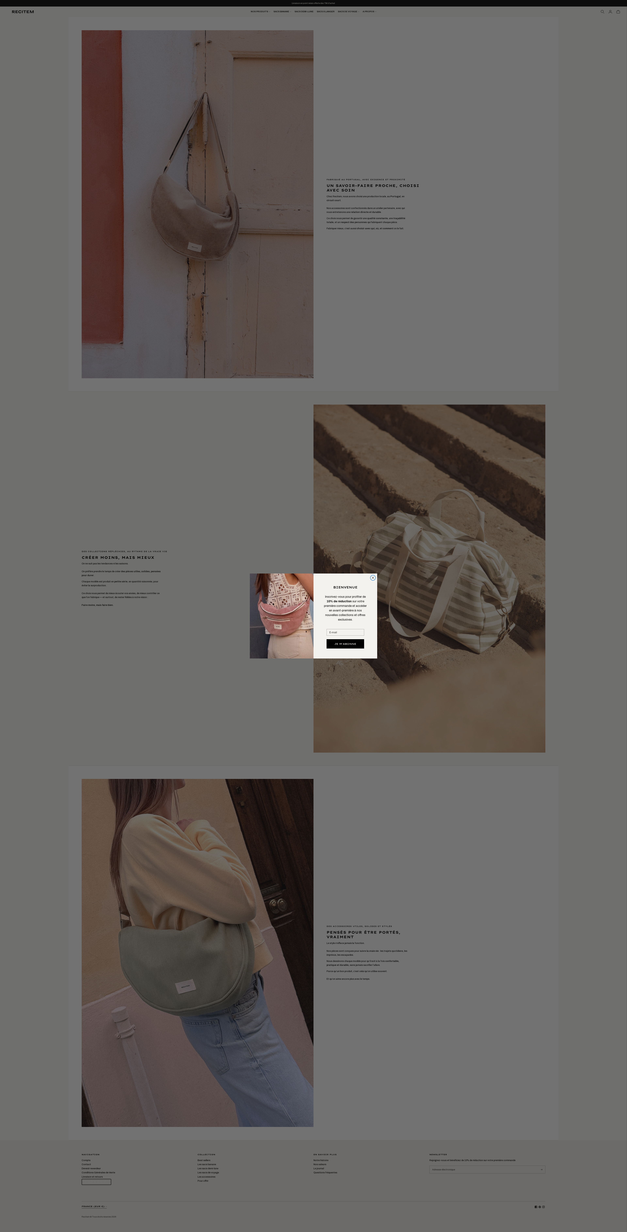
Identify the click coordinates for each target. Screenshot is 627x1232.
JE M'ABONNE (345, 643)
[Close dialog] (373, 577)
